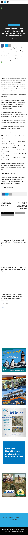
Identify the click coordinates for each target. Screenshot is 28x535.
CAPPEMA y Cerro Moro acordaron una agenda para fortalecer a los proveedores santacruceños (12, 296)
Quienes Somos (8, 518)
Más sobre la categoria (7, 215)
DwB (22, 531)
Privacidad (19, 518)
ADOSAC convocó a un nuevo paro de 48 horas (6, 203)
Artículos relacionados (8, 213)
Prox (7, 303)
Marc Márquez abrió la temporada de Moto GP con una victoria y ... (22, 205)
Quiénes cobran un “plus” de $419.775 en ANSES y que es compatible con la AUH (13, 269)
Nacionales (17, 25)
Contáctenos (14, 519)
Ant (4, 303)
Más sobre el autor (20, 213)
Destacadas (11, 25)
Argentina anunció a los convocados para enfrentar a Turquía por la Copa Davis (13, 242)
